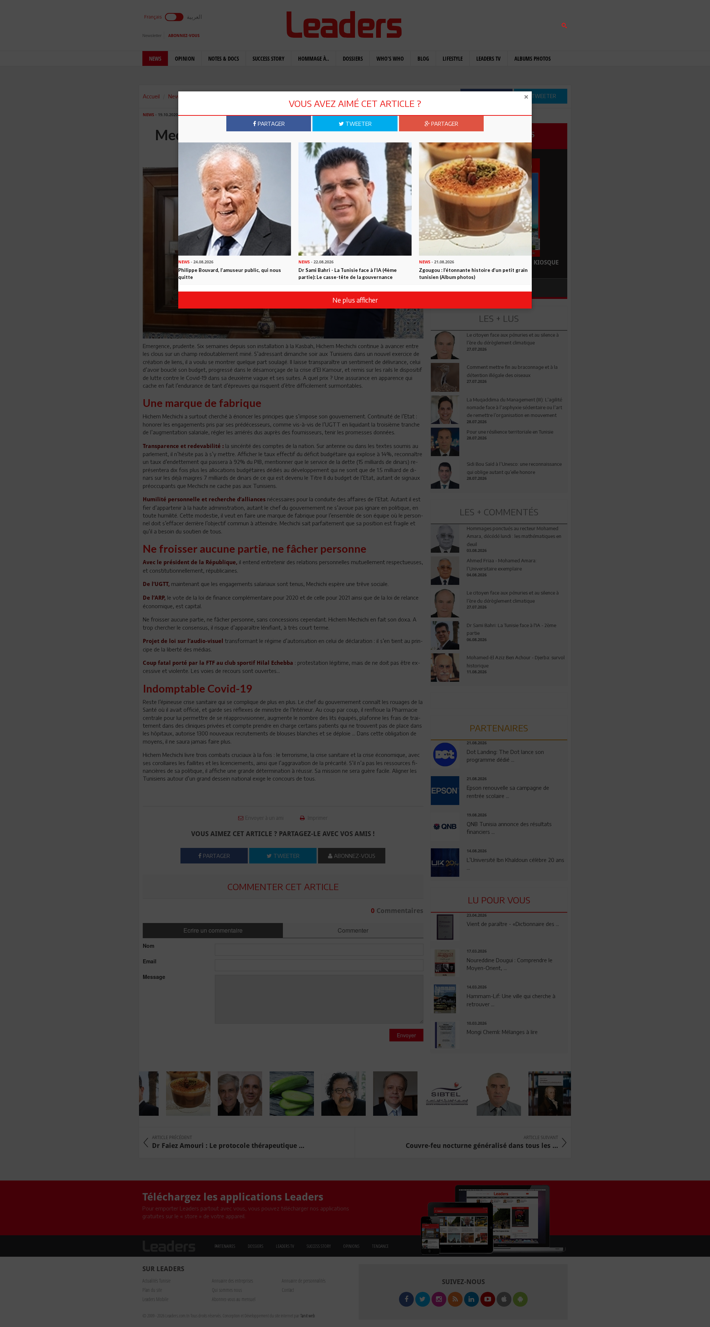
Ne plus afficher (355, 300)
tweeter (358, 123)
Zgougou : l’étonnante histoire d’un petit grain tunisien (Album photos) (473, 273)
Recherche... (449, 23)
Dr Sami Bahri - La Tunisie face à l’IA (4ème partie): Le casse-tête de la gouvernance (347, 273)
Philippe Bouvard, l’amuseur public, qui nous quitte (229, 273)
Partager (270, 123)
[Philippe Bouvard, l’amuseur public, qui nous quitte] (234, 198)
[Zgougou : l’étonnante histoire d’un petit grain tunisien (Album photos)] (475, 198)
